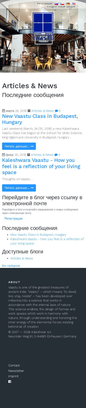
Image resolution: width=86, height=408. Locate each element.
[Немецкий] (68, 3)
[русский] (56, 3)
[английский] (74, 3)
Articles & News (42, 111)
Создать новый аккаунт (61, 6)
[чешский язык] (62, 3)
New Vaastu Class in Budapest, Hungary (38, 235)
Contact (14, 365)
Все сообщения (11, 265)
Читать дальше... (17, 146)
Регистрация (44, 3)
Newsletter (16, 371)
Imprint (13, 376)
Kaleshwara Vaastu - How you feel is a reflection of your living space (41, 166)
